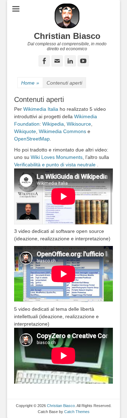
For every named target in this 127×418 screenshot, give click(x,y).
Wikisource (79, 124)
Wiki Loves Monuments (57, 157)
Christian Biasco (67, 36)
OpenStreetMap (32, 139)
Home (30, 83)
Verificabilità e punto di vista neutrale (55, 164)
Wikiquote (25, 131)
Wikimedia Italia (40, 109)
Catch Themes (77, 412)
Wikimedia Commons (62, 131)
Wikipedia (53, 124)
